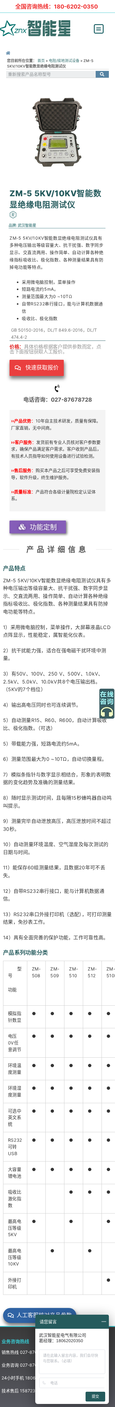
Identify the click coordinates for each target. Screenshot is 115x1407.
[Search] (102, 74)
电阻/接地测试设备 (64, 60)
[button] (99, 29)
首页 (41, 60)
